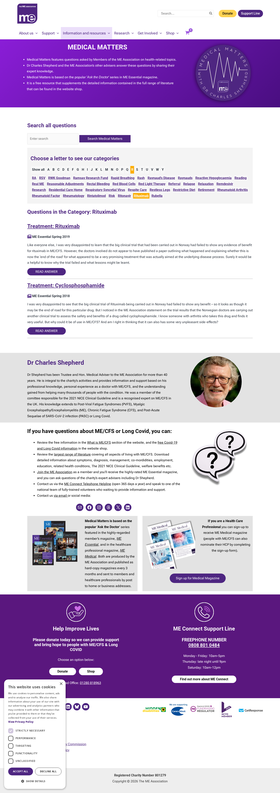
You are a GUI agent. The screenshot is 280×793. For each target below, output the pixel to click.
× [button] (61, 683)
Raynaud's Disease (161, 178)
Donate (227, 13)
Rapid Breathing (122, 178)
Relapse (189, 184)
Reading (240, 178)
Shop (91, 671)
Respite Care (137, 190)
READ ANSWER (46, 272)
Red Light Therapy (151, 184)
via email (61, 496)
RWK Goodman (59, 178)
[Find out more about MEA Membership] (29, 237)
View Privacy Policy (21, 722)
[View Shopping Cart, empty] (187, 33)
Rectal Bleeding (98, 184)
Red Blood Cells (124, 184)
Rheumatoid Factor (46, 196)
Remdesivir (224, 184)
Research (39, 190)
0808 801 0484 (204, 645)
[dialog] (35, 734)
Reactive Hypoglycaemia (213, 178)
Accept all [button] (20, 771)
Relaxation (206, 184)
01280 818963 (90, 683)
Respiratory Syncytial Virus (105, 190)
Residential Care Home (66, 190)
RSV (42, 178)
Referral (174, 184)
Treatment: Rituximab (53, 226)
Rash (141, 178)
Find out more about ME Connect (204, 679)
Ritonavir (124, 196)
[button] (35, 33)
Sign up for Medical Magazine (198, 578)
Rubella (157, 196)
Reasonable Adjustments (65, 184)
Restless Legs (160, 190)
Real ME (38, 184)
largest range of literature (72, 454)
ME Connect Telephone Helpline (87, 484)
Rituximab (141, 196)
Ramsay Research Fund (90, 178)
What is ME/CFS (99, 442)
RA (34, 178)
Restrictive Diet (184, 190)
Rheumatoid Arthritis (232, 190)
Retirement (206, 190)
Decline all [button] (48, 771)
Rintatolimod (96, 196)
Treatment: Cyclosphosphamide (65, 285)
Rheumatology (73, 196)
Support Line (250, 13)
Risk (112, 196)
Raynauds (185, 178)
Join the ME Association (54, 472)
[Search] (210, 13)
